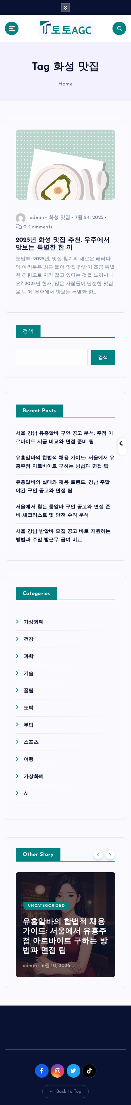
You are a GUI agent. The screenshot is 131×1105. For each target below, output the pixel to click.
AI (26, 793)
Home (65, 84)
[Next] (110, 854)
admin (37, 217)
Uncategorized (46, 906)
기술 (29, 673)
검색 (28, 331)
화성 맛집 (59, 217)
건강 (29, 639)
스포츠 (31, 742)
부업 (29, 725)
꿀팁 (29, 690)
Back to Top (69, 1091)
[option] (65, 924)
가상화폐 (34, 622)
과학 (29, 656)
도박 (29, 708)
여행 (29, 759)
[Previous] (98, 854)
